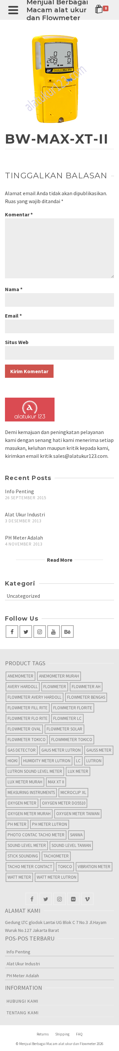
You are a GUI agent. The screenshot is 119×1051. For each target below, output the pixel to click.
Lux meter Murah (25, 782)
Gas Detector (22, 750)
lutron (93, 761)
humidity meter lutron (46, 761)
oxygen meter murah (29, 813)
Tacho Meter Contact (30, 866)
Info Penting (19, 491)
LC (78, 761)
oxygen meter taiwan (77, 813)
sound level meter (27, 845)
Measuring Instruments (31, 792)
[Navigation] (13, 10)
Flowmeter (54, 686)
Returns (43, 1034)
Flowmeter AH (86, 686)
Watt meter (19, 877)
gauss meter (98, 750)
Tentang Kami (23, 1013)
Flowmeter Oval (24, 729)
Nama (13, 289)
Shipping (62, 1034)
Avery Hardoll (23, 686)
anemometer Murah (59, 676)
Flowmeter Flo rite (28, 718)
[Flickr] (73, 899)
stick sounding (23, 856)
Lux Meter (78, 771)
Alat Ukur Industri (25, 514)
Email (13, 315)
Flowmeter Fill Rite (28, 708)
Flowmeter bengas (86, 697)
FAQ (79, 1034)
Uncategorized (23, 595)
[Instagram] (39, 631)
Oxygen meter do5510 (63, 803)
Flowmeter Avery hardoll (34, 697)
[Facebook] (12, 631)
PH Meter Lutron (49, 824)
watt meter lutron (56, 877)
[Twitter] (26, 631)
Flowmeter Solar (64, 729)
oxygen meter (22, 803)
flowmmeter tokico (71, 739)
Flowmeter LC (67, 718)
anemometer (20, 676)
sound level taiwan (71, 845)
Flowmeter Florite (72, 708)
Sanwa (76, 835)
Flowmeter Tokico (27, 739)
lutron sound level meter (35, 771)
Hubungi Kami (22, 1001)
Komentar (19, 214)
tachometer (56, 856)
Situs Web (16, 342)
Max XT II (56, 782)
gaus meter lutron (61, 750)
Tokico (65, 866)
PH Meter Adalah (24, 537)
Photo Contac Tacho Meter (36, 835)
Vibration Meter (94, 866)
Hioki (13, 761)
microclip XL (73, 792)
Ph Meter (17, 824)
